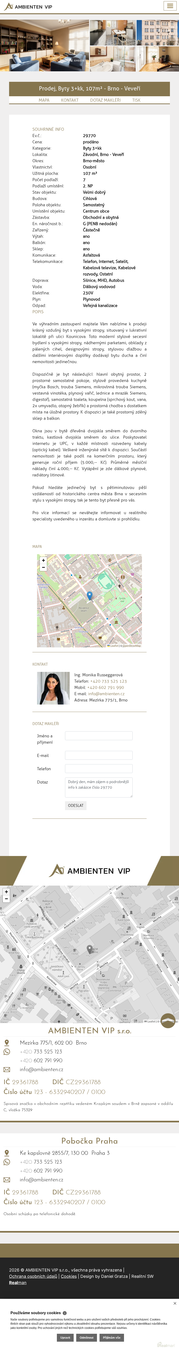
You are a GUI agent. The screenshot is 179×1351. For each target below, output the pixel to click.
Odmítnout (86, 1337)
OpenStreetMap (132, 645)
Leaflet (114, 645)
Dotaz (42, 782)
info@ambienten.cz (106, 693)
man (18, 1282)
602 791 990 (41, 1061)
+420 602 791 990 (105, 687)
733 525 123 (41, 1052)
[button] (90, 596)
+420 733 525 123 (108, 681)
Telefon (44, 768)
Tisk (136, 100)
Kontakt (70, 100)
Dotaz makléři (105, 100)
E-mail (43, 755)
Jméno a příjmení (45, 739)
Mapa (44, 100)
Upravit (65, 1337)
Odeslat (75, 805)
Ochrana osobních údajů (33, 1276)
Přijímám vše (111, 1337)
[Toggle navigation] (170, 5)
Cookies (69, 1276)
